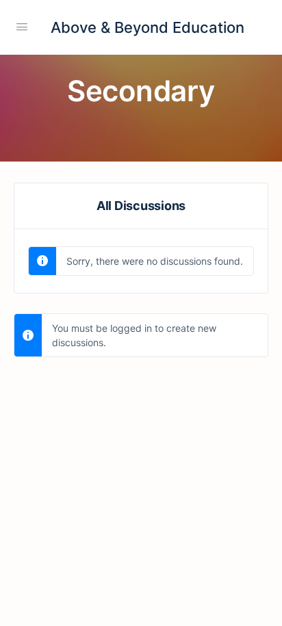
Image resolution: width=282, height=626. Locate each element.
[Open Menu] (22, 26)
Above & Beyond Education (147, 27)
